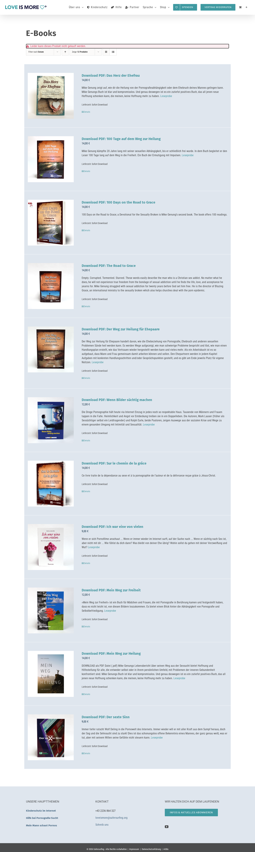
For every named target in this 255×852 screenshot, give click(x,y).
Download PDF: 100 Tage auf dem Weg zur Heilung (121, 139)
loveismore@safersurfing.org (111, 817)
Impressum (134, 849)
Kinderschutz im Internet (41, 810)
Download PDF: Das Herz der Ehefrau (111, 75)
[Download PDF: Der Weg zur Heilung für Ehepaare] (51, 350)
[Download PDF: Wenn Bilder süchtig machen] (51, 420)
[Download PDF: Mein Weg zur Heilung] (51, 674)
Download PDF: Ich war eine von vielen (112, 527)
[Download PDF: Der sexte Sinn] (51, 737)
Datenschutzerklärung (151, 849)
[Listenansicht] (113, 52)
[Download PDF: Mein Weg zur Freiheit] (51, 611)
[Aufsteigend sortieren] (65, 52)
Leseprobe (166, 96)
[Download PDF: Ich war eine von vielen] (51, 547)
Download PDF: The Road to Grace (109, 266)
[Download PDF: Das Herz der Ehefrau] (51, 96)
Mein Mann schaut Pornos (41, 825)
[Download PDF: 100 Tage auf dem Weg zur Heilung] (51, 159)
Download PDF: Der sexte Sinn (106, 717)
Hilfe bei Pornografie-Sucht (42, 818)
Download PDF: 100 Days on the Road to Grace (118, 202)
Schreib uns (102, 824)
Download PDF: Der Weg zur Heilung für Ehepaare (121, 329)
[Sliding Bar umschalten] (246, 7)
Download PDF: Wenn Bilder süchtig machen (117, 400)
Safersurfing (99, 849)
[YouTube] (166, 827)
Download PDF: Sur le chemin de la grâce (114, 463)
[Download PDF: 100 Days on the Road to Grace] (51, 223)
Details (87, 112)
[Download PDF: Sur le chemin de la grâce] (51, 484)
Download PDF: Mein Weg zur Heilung (111, 653)
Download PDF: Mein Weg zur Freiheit (111, 590)
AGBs (165, 849)
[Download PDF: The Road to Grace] (51, 286)
